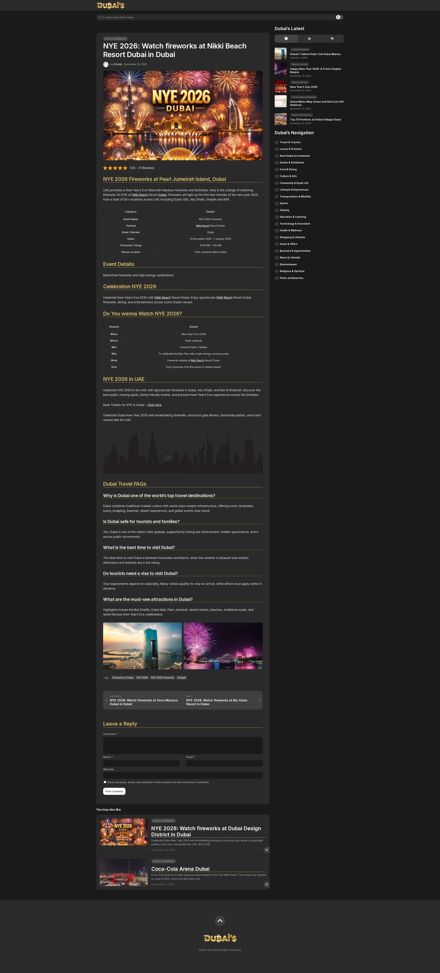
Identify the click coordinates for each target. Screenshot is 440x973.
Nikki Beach (140, 195)
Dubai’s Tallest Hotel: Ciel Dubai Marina (315, 54)
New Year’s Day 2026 (303, 86)
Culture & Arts (288, 176)
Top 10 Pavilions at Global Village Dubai (315, 119)
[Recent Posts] (286, 39)
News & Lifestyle (300, 64)
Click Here (154, 405)
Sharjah (181, 677)
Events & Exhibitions (115, 38)
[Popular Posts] (309, 39)
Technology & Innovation (295, 223)
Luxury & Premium (300, 49)
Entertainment (288, 264)
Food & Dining (288, 169)
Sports (284, 203)
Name (108, 757)
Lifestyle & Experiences (294, 189)
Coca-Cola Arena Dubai (180, 869)
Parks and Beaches (291, 277)
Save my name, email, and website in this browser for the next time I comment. (158, 782)
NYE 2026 (142, 677)
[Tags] (332, 39)
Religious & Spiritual (292, 271)
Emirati (118, 64)
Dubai (163, 195)
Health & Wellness (291, 230)
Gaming (284, 210)
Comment (110, 734)
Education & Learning (293, 216)
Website (108, 769)
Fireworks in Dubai (122, 677)
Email (190, 757)
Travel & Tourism (290, 142)
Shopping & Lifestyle (292, 237)
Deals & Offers (289, 244)
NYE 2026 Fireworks (162, 677)
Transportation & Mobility (304, 97)
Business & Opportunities (295, 250)
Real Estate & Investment (295, 155)
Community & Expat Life (294, 182)
